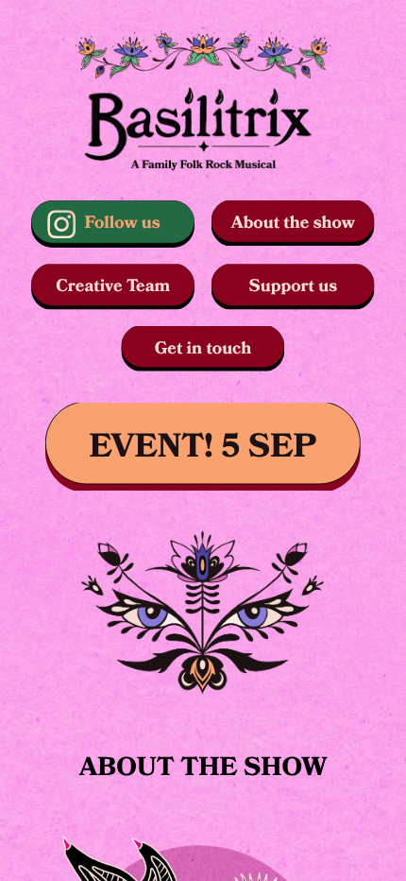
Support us (293, 286)
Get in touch (203, 348)
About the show (293, 222)
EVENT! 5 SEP (203, 446)
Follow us (123, 222)
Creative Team (113, 286)
